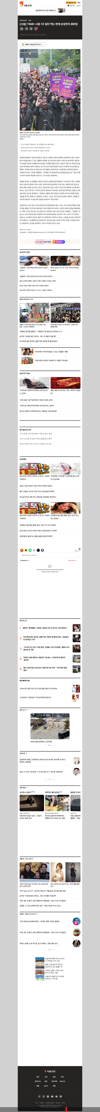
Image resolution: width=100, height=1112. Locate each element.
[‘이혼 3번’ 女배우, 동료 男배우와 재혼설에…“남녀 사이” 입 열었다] (76, 932)
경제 (54, 1077)
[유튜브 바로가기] (48, 1096)
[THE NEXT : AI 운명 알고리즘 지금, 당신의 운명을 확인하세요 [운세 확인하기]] (50, 242)
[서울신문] (26, 4)
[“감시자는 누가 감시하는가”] (76, 772)
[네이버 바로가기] (56, 1096)
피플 (37, 1086)
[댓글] (36, 29)
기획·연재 (22, 788)
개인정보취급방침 (50, 1103)
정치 (37, 1077)
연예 (54, 1086)
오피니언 (22, 753)
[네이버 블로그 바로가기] (60, 1096)
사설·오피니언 (23, 20)
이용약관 (42, 1103)
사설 (30, 20)
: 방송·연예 (25, 859)
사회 (46, 1077)
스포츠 (46, 1086)
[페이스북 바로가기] (39, 1096)
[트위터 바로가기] (43, 1096)
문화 (46, 1081)
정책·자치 (38, 1081)
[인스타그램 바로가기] (52, 1096)
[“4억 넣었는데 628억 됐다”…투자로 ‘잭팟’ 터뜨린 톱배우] (76, 921)
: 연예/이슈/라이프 (28, 914)
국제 (62, 1077)
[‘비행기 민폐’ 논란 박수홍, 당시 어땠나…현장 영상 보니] (76, 943)
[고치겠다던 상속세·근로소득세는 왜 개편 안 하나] (76, 761)
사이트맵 (57, 1103)
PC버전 (63, 1103)
